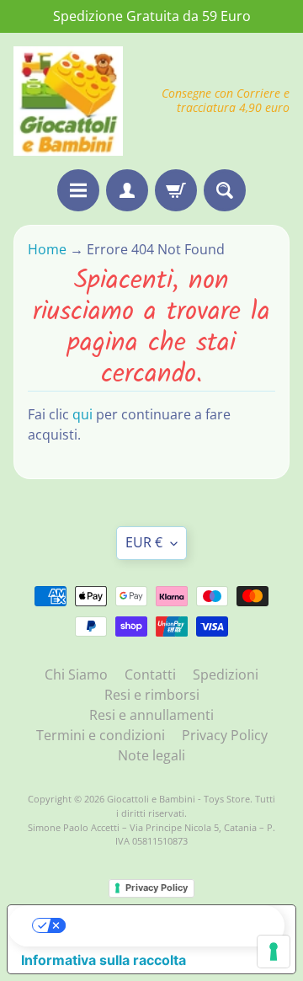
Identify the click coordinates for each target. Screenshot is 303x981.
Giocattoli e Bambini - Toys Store (178, 798)
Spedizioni (225, 674)
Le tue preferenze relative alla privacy (168, 925)
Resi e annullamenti (151, 715)
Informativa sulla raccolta (103, 960)
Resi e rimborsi (151, 694)
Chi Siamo (76, 674)
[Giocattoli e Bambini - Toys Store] (68, 101)
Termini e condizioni (100, 735)
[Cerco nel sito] (225, 190)
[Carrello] (176, 190)
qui (82, 414)
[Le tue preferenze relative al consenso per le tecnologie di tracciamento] (274, 952)
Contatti (150, 674)
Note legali (151, 755)
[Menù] (78, 190)
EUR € (143, 542)
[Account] (127, 190)
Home (49, 249)
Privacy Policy (225, 735)
